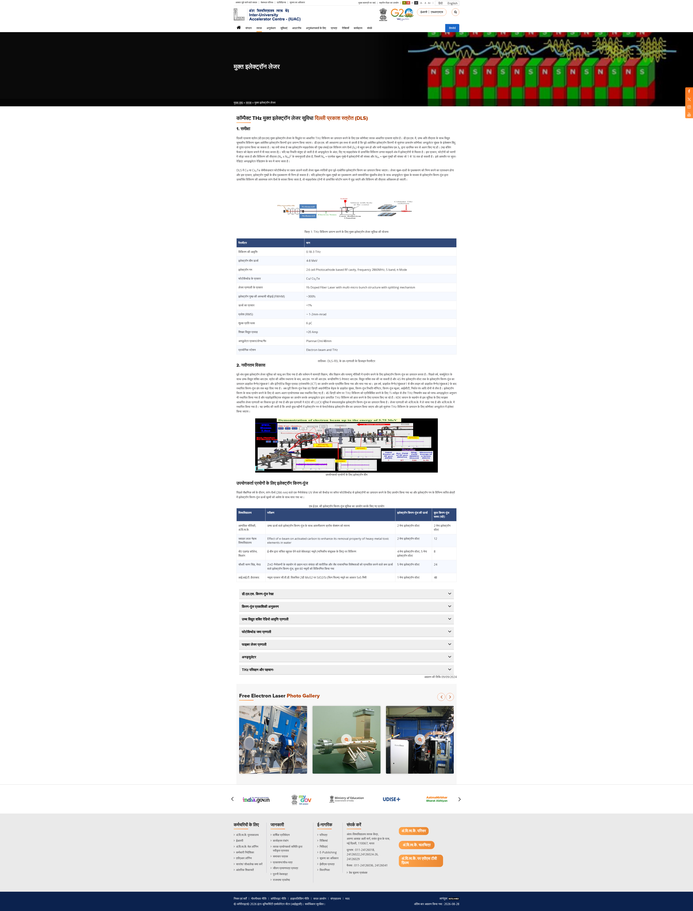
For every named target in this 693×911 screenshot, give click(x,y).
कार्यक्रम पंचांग (280, 841)
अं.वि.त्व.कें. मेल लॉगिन (247, 847)
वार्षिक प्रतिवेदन (281, 835)
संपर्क (369, 28)
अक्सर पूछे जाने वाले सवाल (246, 2)
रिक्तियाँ (345, 28)
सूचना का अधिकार (297, 2)
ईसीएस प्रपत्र (327, 864)
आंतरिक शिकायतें (245, 870)
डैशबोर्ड (452, 28)
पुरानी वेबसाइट (280, 874)
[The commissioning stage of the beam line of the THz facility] (273, 740)
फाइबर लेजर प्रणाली (254, 644)
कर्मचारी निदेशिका (245, 852)
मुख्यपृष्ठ (239, 28)
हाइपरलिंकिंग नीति (299, 899)
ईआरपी (423, 12)
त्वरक (259, 28)
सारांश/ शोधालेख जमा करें (249, 864)
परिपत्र (323, 835)
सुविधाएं (283, 28)
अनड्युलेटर (249, 657)
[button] (441, 697)
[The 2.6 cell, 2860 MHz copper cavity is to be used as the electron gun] (347, 740)
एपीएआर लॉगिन (244, 858)
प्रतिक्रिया (281, 2)
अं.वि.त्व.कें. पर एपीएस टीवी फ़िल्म (419, 860)
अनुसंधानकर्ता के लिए (316, 28)
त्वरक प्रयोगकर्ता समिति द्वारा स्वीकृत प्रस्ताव (287, 849)
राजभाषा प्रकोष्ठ (281, 880)
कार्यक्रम (358, 28)
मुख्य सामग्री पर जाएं (367, 2)
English (452, 3)
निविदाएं (324, 847)
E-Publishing (328, 852)
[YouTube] (689, 114)
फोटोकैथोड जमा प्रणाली (256, 631)
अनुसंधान (271, 28)
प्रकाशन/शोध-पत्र (283, 862)
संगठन (248, 28)
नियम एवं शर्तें (240, 899)
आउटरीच (296, 28)
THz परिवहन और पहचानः (258, 669)
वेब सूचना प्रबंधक (358, 873)
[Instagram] (689, 107)
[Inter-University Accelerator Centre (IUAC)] (268, 14)
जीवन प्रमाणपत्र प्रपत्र (285, 868)
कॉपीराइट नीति (278, 899)
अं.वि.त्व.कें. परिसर (414, 831)
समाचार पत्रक (280, 856)
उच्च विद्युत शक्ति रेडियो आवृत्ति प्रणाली (265, 619)
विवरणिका (325, 870)
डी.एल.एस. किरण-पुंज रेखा (258, 594)
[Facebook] (689, 91)
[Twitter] (689, 99)
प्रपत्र (334, 28)
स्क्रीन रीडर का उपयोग (389, 2)
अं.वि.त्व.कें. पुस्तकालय (247, 835)
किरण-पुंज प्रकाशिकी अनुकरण (260, 606)
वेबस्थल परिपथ (267, 2)
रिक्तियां (324, 841)
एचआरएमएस (437, 12)
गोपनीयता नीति (258, 899)
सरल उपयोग (319, 899)
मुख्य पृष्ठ (238, 103)
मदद (347, 899)
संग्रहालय (335, 899)
